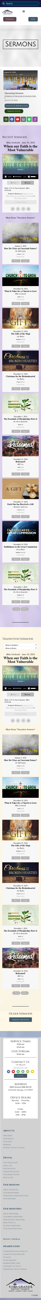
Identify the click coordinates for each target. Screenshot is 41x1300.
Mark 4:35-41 (28, 193)
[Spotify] (29, 119)
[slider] (17, 176)
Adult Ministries (10, 1214)
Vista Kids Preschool (12, 1228)
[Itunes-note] (35, 119)
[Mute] (29, 177)
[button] (24, 11)
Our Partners (9, 1198)
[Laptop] (23, 119)
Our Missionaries (11, 1193)
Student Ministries (11, 1225)
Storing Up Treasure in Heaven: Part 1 (20, 97)
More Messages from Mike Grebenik (19, 196)
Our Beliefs (8, 1138)
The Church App (10, 1162)
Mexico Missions (10, 1190)
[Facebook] (11, 119)
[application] (20, 176)
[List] (6, 119)
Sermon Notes (22, 202)
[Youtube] (17, 119)
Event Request (10, 1260)
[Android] (27, 1071)
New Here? (7, 1135)
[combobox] (20, 3)
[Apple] (22, 1071)
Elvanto (7, 1257)
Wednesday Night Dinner (15, 1269)
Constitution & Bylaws (14, 1254)
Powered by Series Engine (20, 615)
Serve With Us (9, 1222)
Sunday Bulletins (11, 1171)
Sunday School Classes (13, 1147)
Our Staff (7, 1141)
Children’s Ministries (13, 1217)
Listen (28, 183)
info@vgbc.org (20, 1068)
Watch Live (8, 1177)
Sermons (7, 1144)
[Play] (6, 177)
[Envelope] (32, 1071)
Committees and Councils (15, 1251)
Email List (7, 1165)
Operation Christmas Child (15, 1196)
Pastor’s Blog (9, 1168)
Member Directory (11, 1263)
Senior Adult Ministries (14, 1219)
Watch (14, 183)
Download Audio (20, 198)
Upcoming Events (11, 1174)
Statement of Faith (12, 1266)
